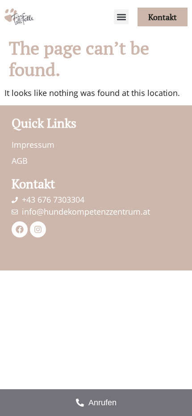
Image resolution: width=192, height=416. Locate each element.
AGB (20, 160)
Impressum (33, 144)
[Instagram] (38, 229)
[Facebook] (20, 229)
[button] (121, 16)
